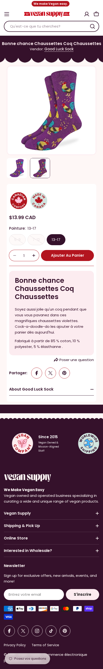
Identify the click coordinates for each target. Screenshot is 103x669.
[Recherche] (92, 26)
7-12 (39, 241)
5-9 (20, 241)
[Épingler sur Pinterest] (64, 373)
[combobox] (51, 26)
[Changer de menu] (7, 14)
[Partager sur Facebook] (36, 373)
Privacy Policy (15, 645)
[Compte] (87, 14)
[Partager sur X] (50, 373)
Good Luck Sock (59, 48)
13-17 (56, 239)
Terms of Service (45, 645)
